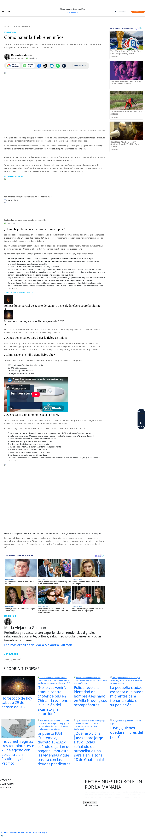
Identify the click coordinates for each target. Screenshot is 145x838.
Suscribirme (89, 802)
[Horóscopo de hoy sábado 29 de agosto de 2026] (18, 686)
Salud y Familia (24, 26)
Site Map (41, 832)
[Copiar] (64, 65)
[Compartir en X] (45, 66)
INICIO (6, 26)
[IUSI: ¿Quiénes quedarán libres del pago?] (127, 722)
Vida (13, 26)
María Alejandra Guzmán (21, 55)
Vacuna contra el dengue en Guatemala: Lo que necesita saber (28, 197)
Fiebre (7, 660)
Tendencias (16, 660)
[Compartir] (58, 66)
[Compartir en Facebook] (39, 66)
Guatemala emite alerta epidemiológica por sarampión (25, 220)
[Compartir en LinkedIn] (51, 66)
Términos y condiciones (27, 832)
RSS (47, 832)
